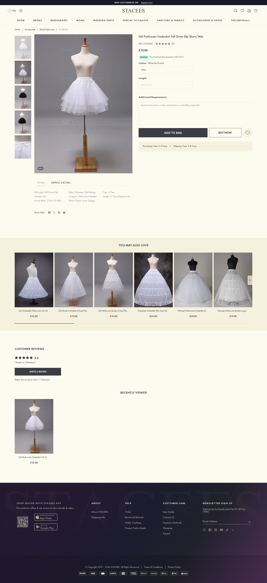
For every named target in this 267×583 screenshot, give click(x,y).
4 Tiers (111, 192)
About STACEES (99, 512)
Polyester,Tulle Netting (85, 192)
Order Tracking (133, 523)
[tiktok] (227, 530)
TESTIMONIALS (240, 20)
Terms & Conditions (153, 567)
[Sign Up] (248, 521)
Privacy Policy (174, 567)
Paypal (166, 533)
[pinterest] (215, 530)
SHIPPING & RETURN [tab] (60, 182)
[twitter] (232, 530)
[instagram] (204, 530)
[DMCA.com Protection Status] (184, 573)
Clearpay (167, 528)
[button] (250, 280)
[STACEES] (133, 11)
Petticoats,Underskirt (87, 196)
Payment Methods (172, 523)
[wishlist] (242, 10)
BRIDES (37, 20)
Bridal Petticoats (47, 29)
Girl (44, 196)
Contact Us (168, 517)
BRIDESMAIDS (59, 20)
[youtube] (221, 530)
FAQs (128, 512)
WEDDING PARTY (103, 20)
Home (17, 29)
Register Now (147, 2)
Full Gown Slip (51, 192)
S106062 (63, 29)
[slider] (163, 43)
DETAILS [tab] (41, 182)
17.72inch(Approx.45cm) (121, 196)
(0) (173, 44)
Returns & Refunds (134, 517)
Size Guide (168, 512)
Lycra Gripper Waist (91, 200)
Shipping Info (98, 517)
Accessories (30, 29)
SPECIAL (135, 20)
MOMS (80, 20)
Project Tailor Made (135, 528)
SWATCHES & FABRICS (170, 20)
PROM (21, 20)
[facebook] (210, 530)
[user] (249, 10)
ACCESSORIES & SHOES (207, 20)
